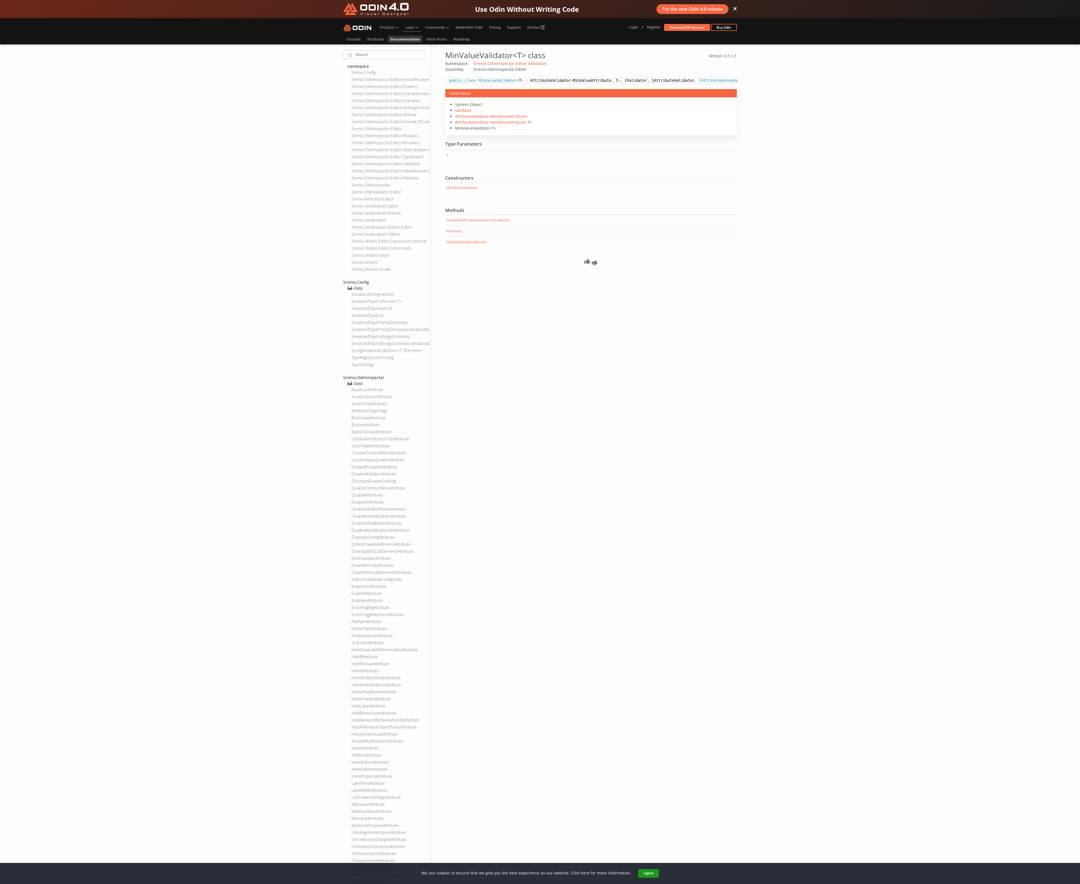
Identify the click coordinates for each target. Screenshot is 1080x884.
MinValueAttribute (368, 818)
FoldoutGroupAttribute (372, 635)
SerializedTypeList (368, 315)
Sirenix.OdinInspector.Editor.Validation (386, 163)
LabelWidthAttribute (370, 790)
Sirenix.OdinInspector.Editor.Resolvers (386, 142)
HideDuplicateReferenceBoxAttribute (385, 649)
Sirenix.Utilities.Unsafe (371, 269)
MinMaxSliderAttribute (372, 811)
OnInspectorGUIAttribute (374, 853)
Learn (410, 27)
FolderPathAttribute (369, 628)
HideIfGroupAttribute (370, 663)
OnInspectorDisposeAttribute (378, 846)
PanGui (533, 27)
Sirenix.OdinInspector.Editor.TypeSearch (388, 156)
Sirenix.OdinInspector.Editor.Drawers (385, 86)
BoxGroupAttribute (369, 417)
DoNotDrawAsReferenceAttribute (381, 544)
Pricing (495, 27)
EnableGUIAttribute (369, 586)
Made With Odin (469, 27)
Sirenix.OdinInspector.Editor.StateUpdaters (390, 149)
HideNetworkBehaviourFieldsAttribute (385, 720)
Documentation (405, 39)
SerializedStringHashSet (373, 294)
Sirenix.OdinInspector (371, 185)
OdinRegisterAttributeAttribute (379, 832)
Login (633, 27)
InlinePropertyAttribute (372, 776)
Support (514, 27)
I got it (648, 873)
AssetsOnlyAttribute (369, 403)
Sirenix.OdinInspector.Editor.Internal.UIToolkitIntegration (390, 121)
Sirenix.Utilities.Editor (370, 255)
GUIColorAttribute (368, 642)
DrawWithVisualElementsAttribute (382, 572)
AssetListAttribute (367, 389)
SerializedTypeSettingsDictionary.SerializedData (390, 343)
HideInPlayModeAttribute (374, 691)
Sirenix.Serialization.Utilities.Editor (382, 227)
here (585, 873)
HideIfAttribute (365, 656)
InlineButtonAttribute (370, 762)
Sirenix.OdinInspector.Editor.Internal (384, 114)
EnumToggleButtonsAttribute (378, 614)
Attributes (375, 39)
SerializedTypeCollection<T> (377, 301)
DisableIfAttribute (367, 495)
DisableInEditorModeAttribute (379, 509)
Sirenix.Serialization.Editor (375, 206)
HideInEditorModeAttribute (376, 677)
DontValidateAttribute (371, 558)
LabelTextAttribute (368, 783)
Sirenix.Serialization (369, 220)
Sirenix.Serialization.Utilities (376, 234)
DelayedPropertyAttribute (374, 467)
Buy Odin (724, 27)
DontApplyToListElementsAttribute (383, 551)
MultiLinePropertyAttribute (375, 825)
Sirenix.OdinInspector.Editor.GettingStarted (390, 107)
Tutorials (353, 39)
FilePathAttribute (366, 621)
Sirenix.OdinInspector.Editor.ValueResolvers (390, 170)
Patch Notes (436, 39)
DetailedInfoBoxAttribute (374, 474)
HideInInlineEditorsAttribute (376, 684)
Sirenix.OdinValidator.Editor (376, 192)
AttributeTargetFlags (370, 410)
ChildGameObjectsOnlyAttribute (380, 438)
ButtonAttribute (366, 424)
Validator (463, 110)
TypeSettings (363, 364)
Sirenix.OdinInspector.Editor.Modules (385, 135)
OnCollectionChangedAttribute (379, 839)
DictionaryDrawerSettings (374, 481)
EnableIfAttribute (367, 593)
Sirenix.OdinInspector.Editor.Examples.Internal (390, 93)
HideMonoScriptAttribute (374, 713)
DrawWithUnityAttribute (372, 565)
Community (435, 27)
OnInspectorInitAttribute (373, 860)
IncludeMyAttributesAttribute (377, 741)
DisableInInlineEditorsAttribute (379, 516)
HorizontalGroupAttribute (375, 734)
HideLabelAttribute (369, 706)
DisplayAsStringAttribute (373, 537)
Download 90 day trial (687, 27)
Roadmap (461, 39)
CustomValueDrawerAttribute (378, 460)
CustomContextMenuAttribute (379, 452)
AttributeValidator (472, 116)
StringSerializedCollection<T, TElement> (387, 350)
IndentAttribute (365, 748)
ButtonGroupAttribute (371, 431)
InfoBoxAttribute (366, 755)
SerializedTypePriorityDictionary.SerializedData (390, 329)
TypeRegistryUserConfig (372, 357)
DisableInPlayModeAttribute (377, 523)
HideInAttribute (365, 670)
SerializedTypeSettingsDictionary (381, 336)
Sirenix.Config (363, 72)
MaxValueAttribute (368, 804)
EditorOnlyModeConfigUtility (377, 579)
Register (653, 27)
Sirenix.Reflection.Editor (373, 199)
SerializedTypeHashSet (372, 308)
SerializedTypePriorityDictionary (380, 322)
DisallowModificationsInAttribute (381, 530)
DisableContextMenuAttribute (378, 488)
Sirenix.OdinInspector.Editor (377, 128)
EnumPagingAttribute (370, 607)
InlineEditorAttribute (370, 769)
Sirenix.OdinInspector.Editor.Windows (385, 178)
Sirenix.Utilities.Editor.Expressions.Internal (389, 241)
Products (387, 27)
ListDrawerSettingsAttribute (376, 797)
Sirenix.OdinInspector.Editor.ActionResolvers (390, 79)
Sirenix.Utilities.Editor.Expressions (382, 248)
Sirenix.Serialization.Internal (376, 213)
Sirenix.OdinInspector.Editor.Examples (386, 100)
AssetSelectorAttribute (372, 396)
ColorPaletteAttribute (371, 445)
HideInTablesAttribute (371, 699)
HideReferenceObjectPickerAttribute (384, 727)
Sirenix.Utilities (364, 262)
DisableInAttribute (368, 502)
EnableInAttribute (367, 600)
